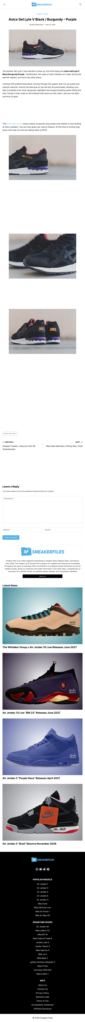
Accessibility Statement (42, 1005)
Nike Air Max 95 (42, 915)
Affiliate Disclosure (42, 1009)
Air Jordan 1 (42, 884)
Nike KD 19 (43, 934)
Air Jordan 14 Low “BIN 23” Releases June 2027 (31, 712)
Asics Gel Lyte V (14, 124)
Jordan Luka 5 (42, 942)
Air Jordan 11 (43, 900)
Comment (9, 498)
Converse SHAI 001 (43, 970)
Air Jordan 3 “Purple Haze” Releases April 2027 (31, 778)
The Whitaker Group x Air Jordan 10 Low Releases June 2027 (39, 647)
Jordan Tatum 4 (42, 946)
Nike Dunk (42, 904)
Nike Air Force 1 (42, 911)
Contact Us (42, 989)
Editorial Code (42, 997)
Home (39, 14)
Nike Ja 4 (42, 954)
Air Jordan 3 (42, 888)
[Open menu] (4, 4)
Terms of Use (42, 1001)
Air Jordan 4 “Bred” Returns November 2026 (29, 843)
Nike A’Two (43, 966)
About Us (42, 985)
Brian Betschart (38, 25)
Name (7, 530)
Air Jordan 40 (42, 926)
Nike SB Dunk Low (42, 907)
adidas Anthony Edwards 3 (42, 962)
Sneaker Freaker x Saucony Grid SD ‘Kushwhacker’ (18, 445)
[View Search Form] (80, 4)
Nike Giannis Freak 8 (42, 938)
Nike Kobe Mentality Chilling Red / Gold (64, 444)
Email (48, 530)
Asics (46, 14)
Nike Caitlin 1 (42, 974)
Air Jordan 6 (42, 896)
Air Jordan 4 (42, 892)
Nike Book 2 (42, 958)
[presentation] (42, 615)
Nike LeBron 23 (42, 930)
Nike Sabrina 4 (42, 950)
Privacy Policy (42, 993)
